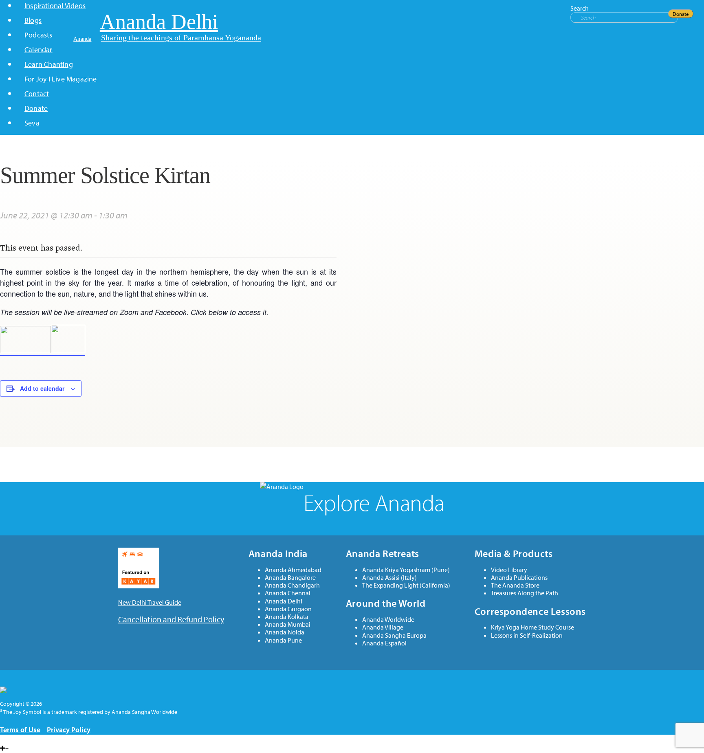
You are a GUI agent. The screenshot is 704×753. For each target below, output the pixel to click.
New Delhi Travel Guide (149, 602)
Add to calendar (42, 388)
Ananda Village (382, 627)
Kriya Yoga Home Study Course (532, 627)
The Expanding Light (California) (406, 585)
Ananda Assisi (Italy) (389, 577)
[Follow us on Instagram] (14, 739)
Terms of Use (20, 729)
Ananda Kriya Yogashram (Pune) (406, 570)
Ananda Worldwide (388, 619)
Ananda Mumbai (287, 624)
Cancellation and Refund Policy (171, 619)
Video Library (509, 570)
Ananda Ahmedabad (293, 570)
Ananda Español (384, 643)
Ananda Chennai (287, 593)
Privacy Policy (68, 729)
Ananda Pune (283, 640)
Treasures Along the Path (524, 593)
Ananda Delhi (283, 601)
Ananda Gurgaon (288, 609)
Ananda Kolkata (286, 617)
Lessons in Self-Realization (527, 635)
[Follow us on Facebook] (2, 739)
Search (579, 8)
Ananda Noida (284, 632)
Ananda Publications (519, 577)
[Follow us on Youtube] (7, 739)
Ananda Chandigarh (292, 585)
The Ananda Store (515, 585)
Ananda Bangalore (290, 577)
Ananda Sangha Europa (394, 635)
